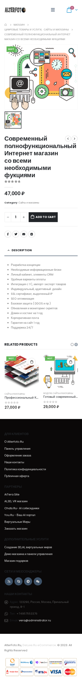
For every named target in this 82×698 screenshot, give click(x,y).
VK (31, 234)
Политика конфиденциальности (25, 469)
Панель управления (17, 449)
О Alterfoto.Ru (14, 442)
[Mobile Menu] (53, 10)
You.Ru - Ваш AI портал (19, 515)
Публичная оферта (16, 476)
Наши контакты (14, 462)
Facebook (7, 234)
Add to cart (46, 217)
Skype (18, 581)
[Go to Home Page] (5, 24)
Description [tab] (22, 250)
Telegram (28, 581)
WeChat (38, 581)
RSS (9, 581)
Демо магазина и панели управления (28, 554)
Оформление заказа (17, 455)
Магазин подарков (16, 561)
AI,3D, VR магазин (16, 501)
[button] (72, 344)
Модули (47, 393)
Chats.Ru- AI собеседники (21, 508)
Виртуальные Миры (17, 522)
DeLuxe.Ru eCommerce (39, 645)
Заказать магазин (15, 529)
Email (23, 234)
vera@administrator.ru (35, 620)
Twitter (15, 234)
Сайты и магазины (29, 202)
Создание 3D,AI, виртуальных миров (28, 547)
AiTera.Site (11, 494)
